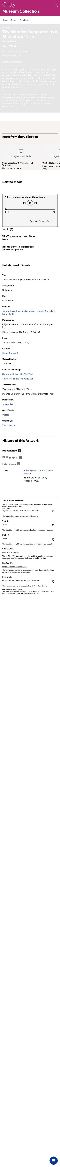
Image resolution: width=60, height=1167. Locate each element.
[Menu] (54, 1161)
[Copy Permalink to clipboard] (53, 581)
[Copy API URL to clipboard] (53, 511)
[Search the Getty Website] (56, 5)
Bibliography (10, 457)
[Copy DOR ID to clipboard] (53, 539)
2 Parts (13, 46)
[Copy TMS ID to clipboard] (53, 525)
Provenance (9, 450)
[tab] (10, 450)
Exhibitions (9, 463)
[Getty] (9, 5)
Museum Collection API (30, 516)
